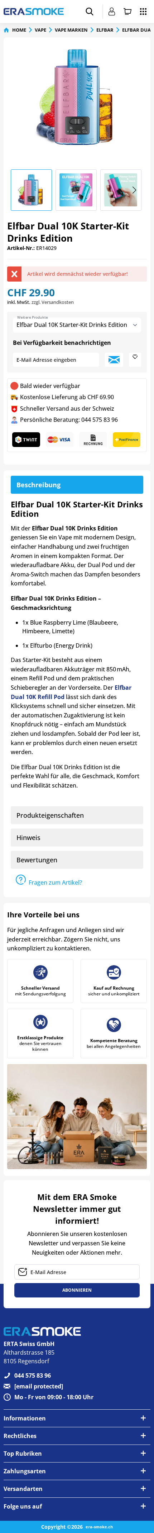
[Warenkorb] (127, 11)
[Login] (112, 11)
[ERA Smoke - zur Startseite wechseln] (34, 11)
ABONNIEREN (77, 1290)
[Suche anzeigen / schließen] (89, 11)
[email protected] (38, 1386)
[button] (134, 190)
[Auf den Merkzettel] (135, 360)
